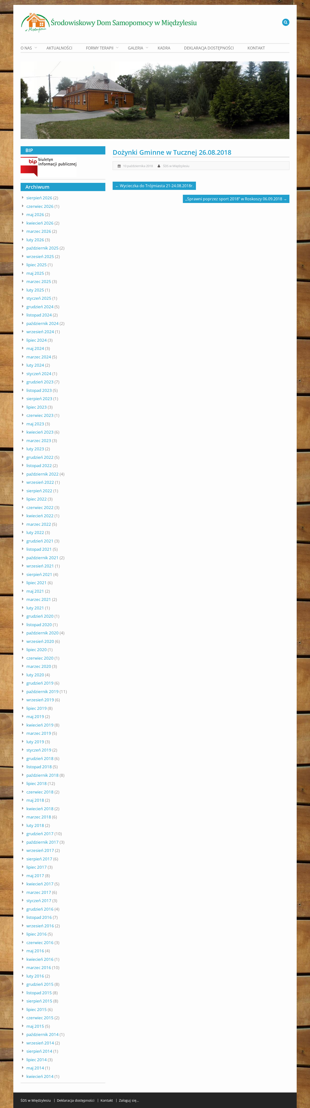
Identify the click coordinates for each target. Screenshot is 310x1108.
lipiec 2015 (36, 1009)
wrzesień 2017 (40, 850)
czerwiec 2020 (40, 658)
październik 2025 (42, 248)
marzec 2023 (38, 440)
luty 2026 (35, 240)
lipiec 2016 (36, 934)
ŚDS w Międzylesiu (176, 166)
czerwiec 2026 (40, 206)
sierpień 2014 (39, 1051)
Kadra (164, 48)
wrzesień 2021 (40, 566)
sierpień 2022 (39, 490)
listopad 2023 (39, 390)
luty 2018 (35, 825)
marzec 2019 (38, 733)
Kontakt (256, 48)
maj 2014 (35, 1068)
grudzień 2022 (40, 457)
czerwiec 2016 (40, 942)
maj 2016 (35, 951)
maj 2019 (35, 716)
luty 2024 (35, 365)
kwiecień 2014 (40, 1076)
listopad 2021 (39, 549)
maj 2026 (35, 214)
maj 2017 (35, 875)
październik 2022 (42, 474)
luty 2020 (35, 675)
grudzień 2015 (40, 984)
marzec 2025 (38, 281)
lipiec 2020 (36, 649)
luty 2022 (35, 532)
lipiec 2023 (36, 407)
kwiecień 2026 (40, 223)
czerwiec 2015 (40, 1017)
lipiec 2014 (36, 1059)
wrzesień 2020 (40, 641)
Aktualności (59, 48)
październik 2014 (42, 1034)
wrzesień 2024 (40, 331)
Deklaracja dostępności (209, 48)
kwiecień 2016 (40, 959)
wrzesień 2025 (40, 256)
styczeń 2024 (38, 373)
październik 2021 (42, 557)
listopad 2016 (39, 917)
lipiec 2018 (36, 783)
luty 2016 (35, 976)
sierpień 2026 (39, 198)
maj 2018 (35, 800)
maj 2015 (35, 1026)
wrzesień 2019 (40, 700)
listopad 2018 (39, 766)
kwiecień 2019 (40, 725)
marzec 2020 (38, 666)
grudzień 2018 (40, 758)
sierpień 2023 (39, 398)
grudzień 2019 (40, 683)
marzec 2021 (38, 599)
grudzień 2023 (40, 382)
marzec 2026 (38, 231)
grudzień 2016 (40, 909)
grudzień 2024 (40, 306)
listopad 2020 (39, 624)
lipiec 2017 (36, 867)
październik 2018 (42, 775)
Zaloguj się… (129, 1100)
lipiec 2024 (36, 340)
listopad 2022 (39, 465)
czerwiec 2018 (40, 792)
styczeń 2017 (38, 900)
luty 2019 (35, 741)
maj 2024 (35, 348)
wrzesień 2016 (40, 926)
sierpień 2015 (39, 1001)
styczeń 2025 (38, 298)
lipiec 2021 (36, 582)
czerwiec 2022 (40, 507)
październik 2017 (42, 842)
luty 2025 (35, 290)
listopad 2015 (39, 992)
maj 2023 (35, 424)
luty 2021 (35, 608)
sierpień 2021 (39, 574)
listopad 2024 (39, 315)
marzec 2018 (38, 817)
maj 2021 (35, 591)
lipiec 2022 (36, 499)
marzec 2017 (38, 892)
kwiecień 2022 (40, 515)
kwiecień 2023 (40, 432)
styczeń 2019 (38, 750)
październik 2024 (42, 323)
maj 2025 (35, 273)
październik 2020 (42, 633)
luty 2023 (35, 449)
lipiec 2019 (36, 708)
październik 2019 (42, 691)
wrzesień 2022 (40, 482)
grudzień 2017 (40, 833)
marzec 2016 (38, 967)
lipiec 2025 (36, 264)
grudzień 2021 (40, 541)
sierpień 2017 (39, 859)
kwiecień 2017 (40, 884)
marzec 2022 (38, 524)
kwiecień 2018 (40, 808)
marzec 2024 (38, 357)
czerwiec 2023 (40, 415)
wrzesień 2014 (40, 1043)
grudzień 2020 (40, 616)
